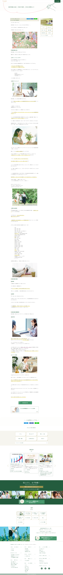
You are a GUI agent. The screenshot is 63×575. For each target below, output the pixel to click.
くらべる (14, 552)
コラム (43, 27)
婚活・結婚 (20, 438)
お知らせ (49, 32)
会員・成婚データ (13, 561)
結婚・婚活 (49, 30)
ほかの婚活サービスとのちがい (15, 554)
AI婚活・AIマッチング (43, 471)
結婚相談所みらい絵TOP (14, 544)
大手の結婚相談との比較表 (14, 557)
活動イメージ (28, 558)
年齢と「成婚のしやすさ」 (14, 563)
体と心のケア (49, 27)
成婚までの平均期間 (13, 564)
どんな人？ (28, 554)
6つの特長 (12, 550)
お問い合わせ (43, 555)
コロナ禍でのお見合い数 (14, 567)
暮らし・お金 (43, 30)
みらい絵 (12, 20)
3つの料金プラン (27, 550)
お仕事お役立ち (43, 32)
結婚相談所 (17, 20)
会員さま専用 (43, 558)
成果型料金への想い (27, 551)
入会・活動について (42, 551)
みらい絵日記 (28, 563)
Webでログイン (41, 560)
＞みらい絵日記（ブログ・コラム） (21, 544)
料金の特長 (26, 548)
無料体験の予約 (25, 402)
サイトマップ (43, 565)
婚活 (15, 20)
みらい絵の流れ (27, 560)
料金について (41, 550)
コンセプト (12, 548)
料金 (28, 472)
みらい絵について (41, 548)
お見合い (47, 471)
